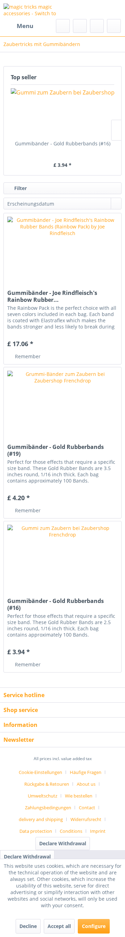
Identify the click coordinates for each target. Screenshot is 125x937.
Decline (28, 926)
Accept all (59, 926)
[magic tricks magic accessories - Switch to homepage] (32, 9)
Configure (94, 926)
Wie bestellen (78, 796)
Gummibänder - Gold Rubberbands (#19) (55, 450)
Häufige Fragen (85, 772)
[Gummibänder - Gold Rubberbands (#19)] (62, 402)
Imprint (98, 831)
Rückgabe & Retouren (46, 784)
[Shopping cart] (114, 26)
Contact (87, 807)
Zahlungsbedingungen (48, 807)
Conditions (71, 831)
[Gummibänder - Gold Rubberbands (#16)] (62, 112)
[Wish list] (80, 26)
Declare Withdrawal (62, 843)
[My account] (97, 26)
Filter (20, 188)
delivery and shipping (41, 819)
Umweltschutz (42, 796)
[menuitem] (18, 26)
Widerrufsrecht (85, 819)
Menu (25, 26)
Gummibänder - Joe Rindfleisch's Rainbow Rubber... (52, 296)
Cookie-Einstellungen (40, 772)
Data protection (35, 831)
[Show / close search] (63, 26)
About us (86, 784)
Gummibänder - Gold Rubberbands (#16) (62, 143)
